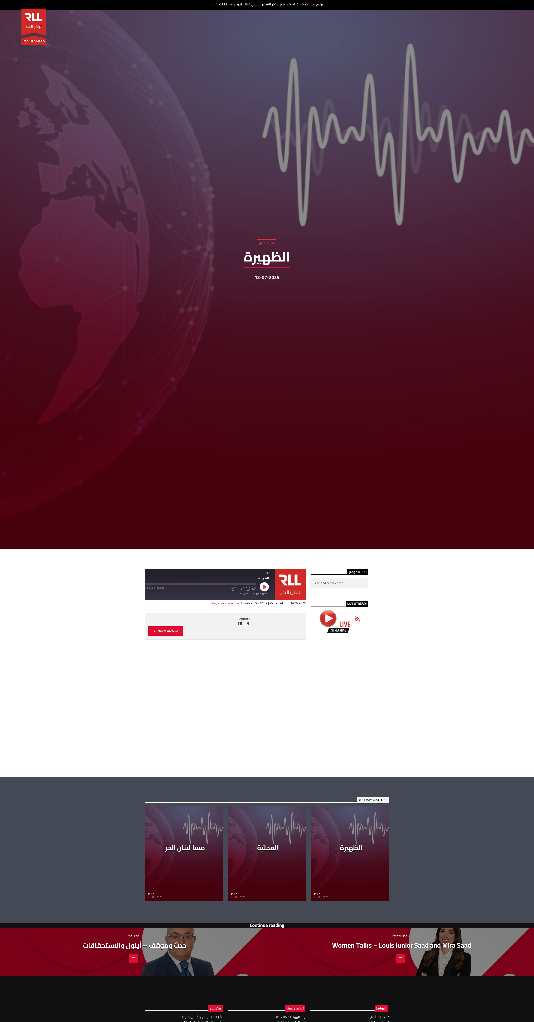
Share (244, 626)
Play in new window (225, 636)
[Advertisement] (339, 737)
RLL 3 (243, 656)
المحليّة (268, 880)
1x (240, 621)
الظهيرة (351, 880)
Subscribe (260, 626)
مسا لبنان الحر (185, 880)
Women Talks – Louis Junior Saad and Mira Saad (401, 977)
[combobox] (339, 615)
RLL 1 (151, 926)
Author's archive (166, 663)
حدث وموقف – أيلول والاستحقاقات (134, 977)
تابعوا (213, 4)
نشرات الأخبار (267, 257)
